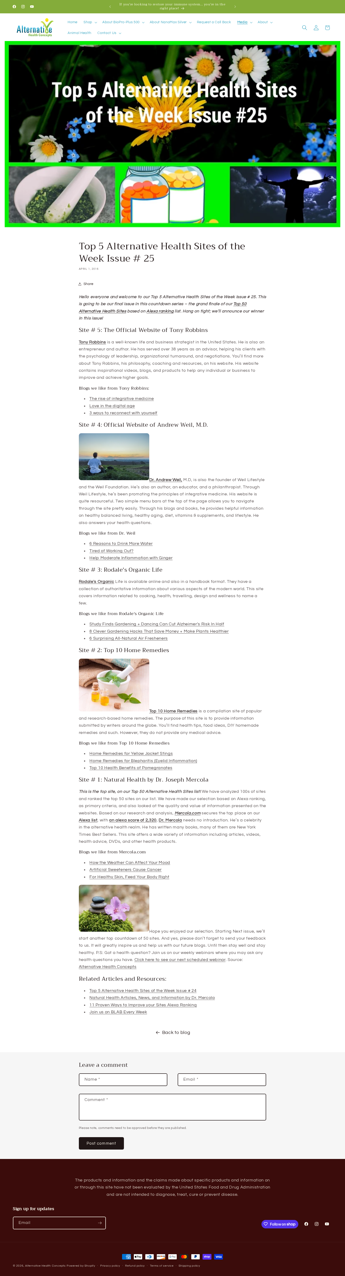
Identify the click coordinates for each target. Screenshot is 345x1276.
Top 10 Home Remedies (173, 711)
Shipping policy (189, 1265)
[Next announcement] (235, 6)
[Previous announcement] (110, 6)
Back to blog (176, 1032)
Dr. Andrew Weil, (165, 480)
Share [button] (88, 284)
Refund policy (135, 1265)
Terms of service (162, 1265)
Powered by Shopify (81, 1265)
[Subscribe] (99, 1223)
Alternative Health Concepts (45, 1265)
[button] (89, 22)
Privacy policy (110, 1265)
